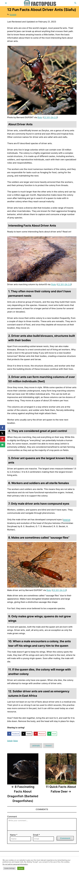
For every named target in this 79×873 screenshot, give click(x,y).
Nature (15, 740)
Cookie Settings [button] (9, 868)
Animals (9, 740)
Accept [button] (21, 868)
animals (36, 745)
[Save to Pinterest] (2, 439)
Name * (13, 835)
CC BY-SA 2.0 (50, 117)
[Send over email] (2, 444)
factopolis (13, 14)
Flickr (53, 284)
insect (49, 745)
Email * (36, 835)
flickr (39, 117)
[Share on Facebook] (2, 427)
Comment (12, 816)
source (66, 519)
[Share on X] (2, 433)
